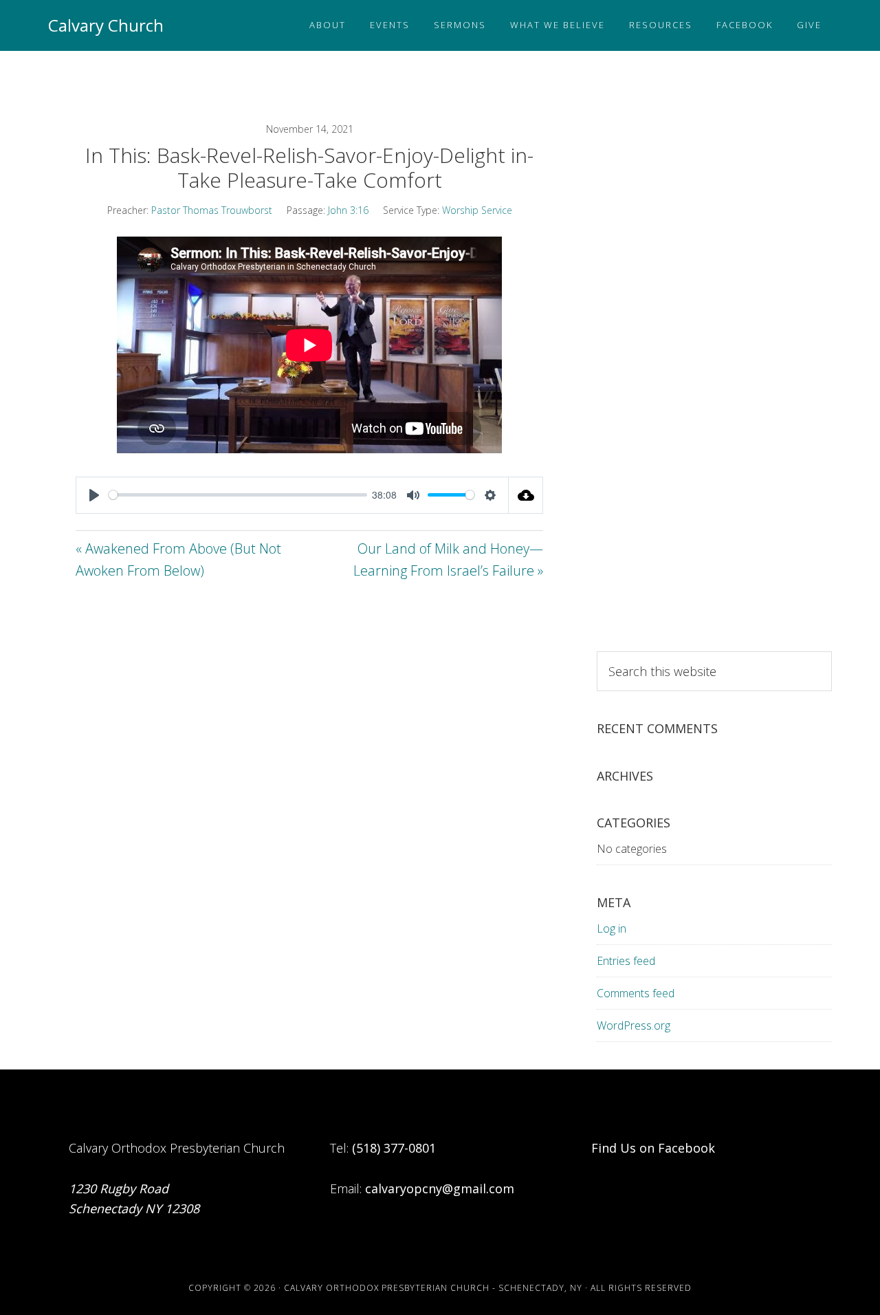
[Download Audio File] (526, 495)
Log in (611, 928)
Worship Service (477, 210)
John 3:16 (348, 210)
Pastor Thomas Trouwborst (211, 210)
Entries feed (626, 960)
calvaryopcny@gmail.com (439, 1188)
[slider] (238, 494)
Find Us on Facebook (653, 1148)
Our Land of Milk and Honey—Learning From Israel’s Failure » (448, 559)
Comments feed (635, 993)
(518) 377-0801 (394, 1148)
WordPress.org (633, 1025)
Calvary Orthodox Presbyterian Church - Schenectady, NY (433, 1288)
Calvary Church (106, 25)
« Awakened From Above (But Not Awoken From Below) (178, 559)
